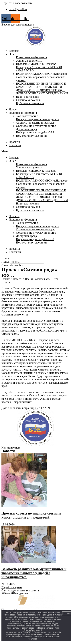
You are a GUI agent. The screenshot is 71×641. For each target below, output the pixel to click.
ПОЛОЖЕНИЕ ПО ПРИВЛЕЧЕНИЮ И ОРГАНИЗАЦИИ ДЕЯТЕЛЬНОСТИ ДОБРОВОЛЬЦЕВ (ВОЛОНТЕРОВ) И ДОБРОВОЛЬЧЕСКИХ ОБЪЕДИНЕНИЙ (42, 88)
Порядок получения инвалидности (37, 119)
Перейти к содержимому (16, 3)
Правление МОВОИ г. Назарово (36, 63)
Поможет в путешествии (31, 135)
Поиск (5, 261)
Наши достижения (27, 96)
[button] (35, 151)
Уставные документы (29, 60)
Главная (14, 50)
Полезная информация (23, 112)
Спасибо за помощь (28, 100)
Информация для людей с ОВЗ (35, 132)
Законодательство (27, 116)
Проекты (14, 141)
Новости (14, 109)
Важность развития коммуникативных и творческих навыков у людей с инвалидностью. (33, 573)
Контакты (15, 145)
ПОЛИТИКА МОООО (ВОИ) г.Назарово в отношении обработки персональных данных (42, 77)
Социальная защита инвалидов (35, 122)
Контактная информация (31, 57)
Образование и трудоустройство (36, 125)
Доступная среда (26, 129)
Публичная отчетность (30, 103)
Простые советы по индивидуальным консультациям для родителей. (31, 515)
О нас (12, 54)
